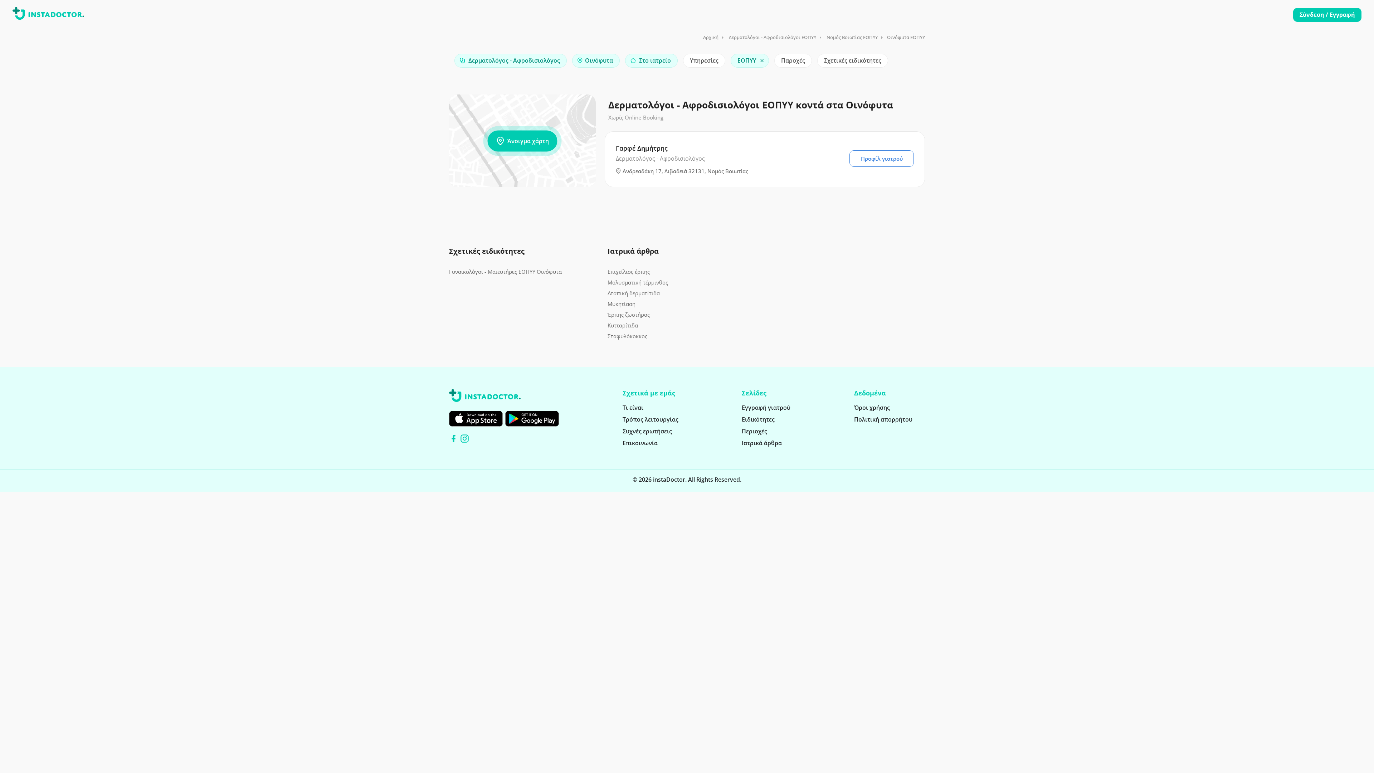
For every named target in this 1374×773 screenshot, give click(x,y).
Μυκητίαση (621, 303)
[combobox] (510, 61)
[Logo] (48, 15)
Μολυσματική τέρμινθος (638, 282)
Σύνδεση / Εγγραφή (1327, 15)
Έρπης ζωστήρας (629, 314)
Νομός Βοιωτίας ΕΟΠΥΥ (852, 37)
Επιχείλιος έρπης (629, 271)
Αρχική (710, 37)
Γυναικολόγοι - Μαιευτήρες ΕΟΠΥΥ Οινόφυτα (505, 271)
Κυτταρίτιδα (623, 325)
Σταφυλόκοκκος (627, 336)
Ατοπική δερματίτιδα (634, 293)
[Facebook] (453, 438)
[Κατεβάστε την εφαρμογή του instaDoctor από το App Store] (476, 419)
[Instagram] (464, 438)
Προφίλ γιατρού (882, 158)
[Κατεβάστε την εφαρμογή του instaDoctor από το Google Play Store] (532, 419)
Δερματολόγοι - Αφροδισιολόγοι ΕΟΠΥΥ (772, 37)
